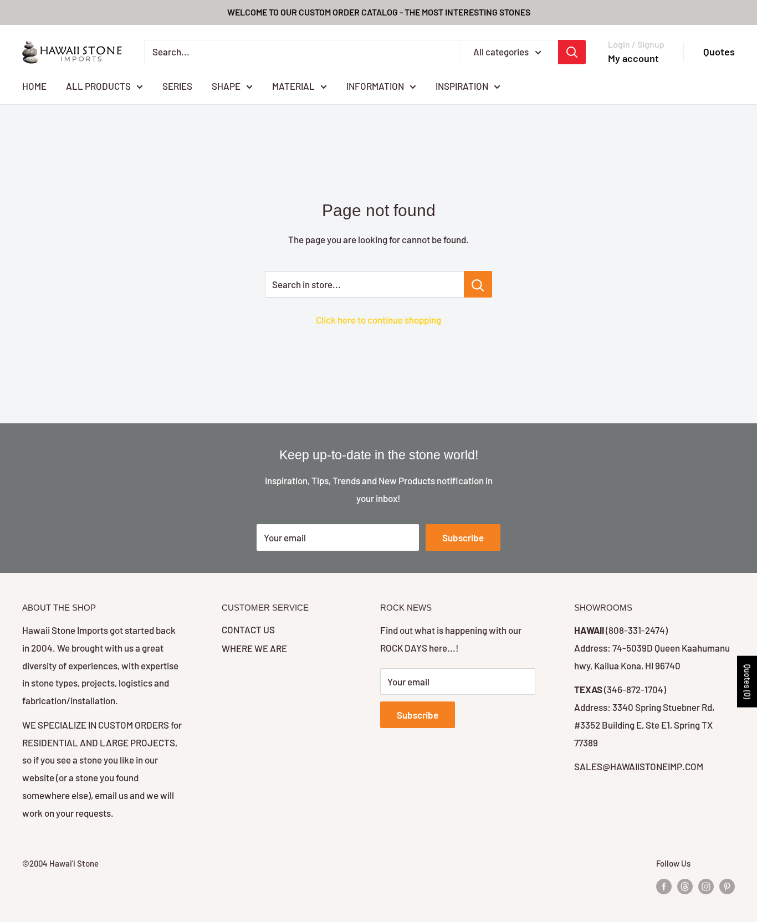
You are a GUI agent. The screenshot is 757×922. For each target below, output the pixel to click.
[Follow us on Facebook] (664, 886)
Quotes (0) (747, 681)
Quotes (719, 51)
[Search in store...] (478, 284)
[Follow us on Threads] (685, 886)
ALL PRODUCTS (98, 85)
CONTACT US (248, 629)
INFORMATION (375, 85)
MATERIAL (293, 85)
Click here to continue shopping (378, 319)
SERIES (177, 85)
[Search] (572, 52)
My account (633, 58)
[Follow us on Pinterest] (727, 886)
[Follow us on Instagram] (706, 886)
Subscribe (463, 537)
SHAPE (226, 85)
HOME (34, 85)
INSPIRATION (462, 85)
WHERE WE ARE (254, 648)
